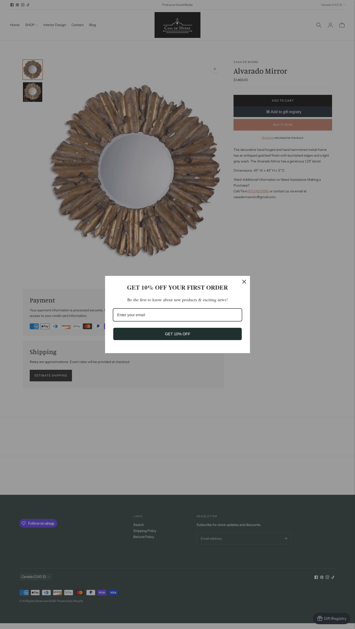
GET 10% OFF (177, 334)
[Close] (244, 281)
